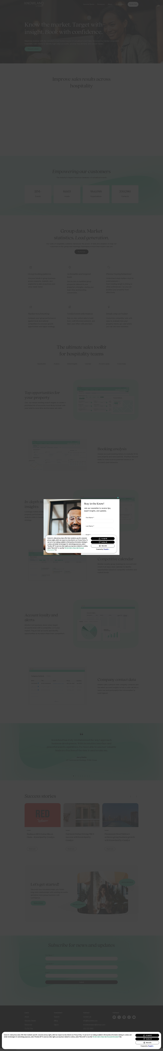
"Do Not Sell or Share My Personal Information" (106, 1037)
